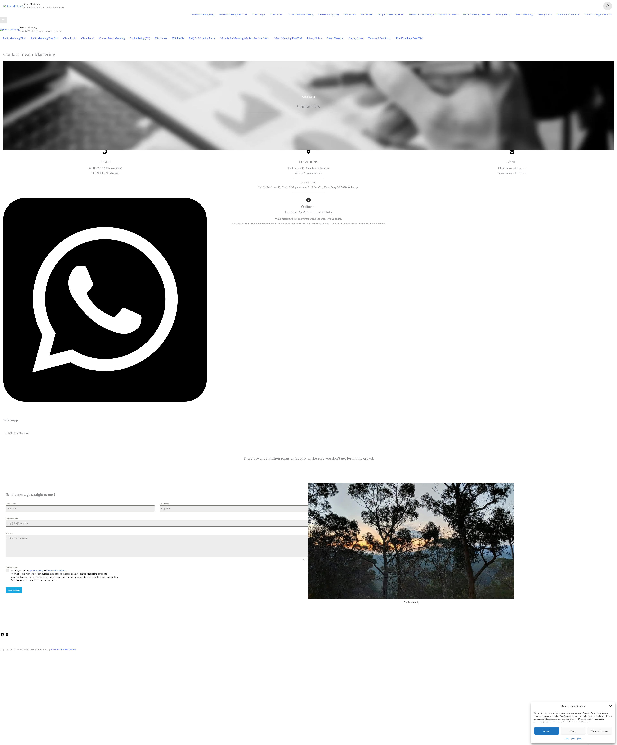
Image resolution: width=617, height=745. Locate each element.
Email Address (12, 518)
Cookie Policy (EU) (328, 14)
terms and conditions (57, 570)
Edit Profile (366, 14)
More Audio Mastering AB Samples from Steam (433, 14)
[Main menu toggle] (3, 20)
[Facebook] (2, 634)
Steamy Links (545, 14)
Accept (546, 731)
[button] (610, 706)
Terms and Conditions (568, 14)
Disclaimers (350, 14)
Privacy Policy (503, 14)
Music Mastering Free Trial (477, 14)
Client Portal (276, 14)
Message (9, 533)
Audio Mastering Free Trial (233, 14)
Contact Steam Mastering (300, 14)
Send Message (14, 590)
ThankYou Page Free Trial (597, 14)
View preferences (599, 731)
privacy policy (36, 570)
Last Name (164, 504)
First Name (11, 504)
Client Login (258, 14)
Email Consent (12, 567)
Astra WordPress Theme (63, 649)
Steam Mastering (31, 4)
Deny (573, 731)
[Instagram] (7, 634)
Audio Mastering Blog (202, 14)
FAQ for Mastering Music (391, 14)
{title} (567, 739)
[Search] (607, 6)
